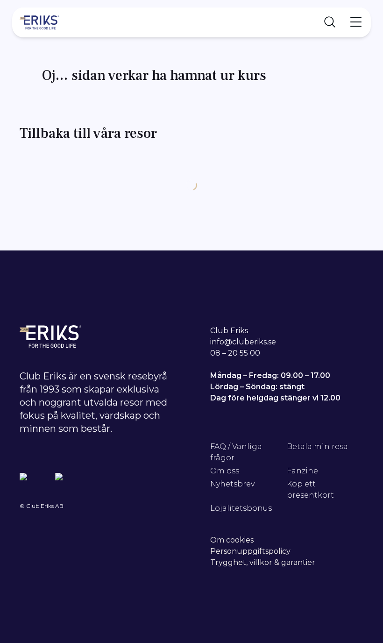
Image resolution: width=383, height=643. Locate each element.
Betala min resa (317, 446)
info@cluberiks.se (243, 341)
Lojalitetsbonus (241, 508)
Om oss (224, 470)
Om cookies (232, 540)
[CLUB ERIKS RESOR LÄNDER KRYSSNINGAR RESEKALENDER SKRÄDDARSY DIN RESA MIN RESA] (191, 22)
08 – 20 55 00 (235, 353)
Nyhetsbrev (232, 483)
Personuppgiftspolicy (250, 551)
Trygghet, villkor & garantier (262, 562)
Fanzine (302, 470)
